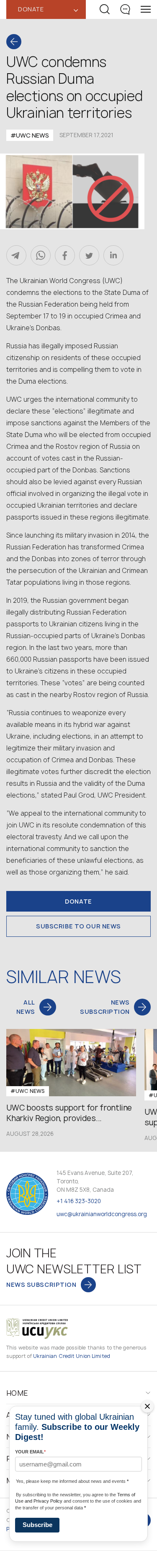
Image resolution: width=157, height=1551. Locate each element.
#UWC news (29, 135)
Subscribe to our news (78, 926)
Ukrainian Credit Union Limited (71, 1356)
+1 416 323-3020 (79, 1201)
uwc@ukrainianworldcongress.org (102, 1214)
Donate (78, 901)
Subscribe (37, 1524)
